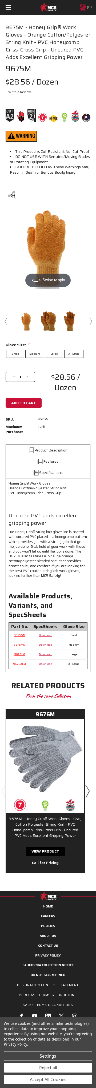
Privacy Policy (48, 955)
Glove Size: (18, 345)
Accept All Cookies (48, 1079)
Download (45, 635)
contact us (48, 945)
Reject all (48, 1068)
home (48, 906)
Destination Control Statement (48, 984)
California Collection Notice (48, 964)
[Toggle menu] (14, 7)
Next (90, 321)
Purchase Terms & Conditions (48, 994)
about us (48, 935)
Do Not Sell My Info (48, 974)
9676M (45, 714)
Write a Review (19, 91)
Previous (6, 321)
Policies (48, 925)
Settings (48, 1056)
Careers (48, 915)
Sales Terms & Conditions (48, 1004)
